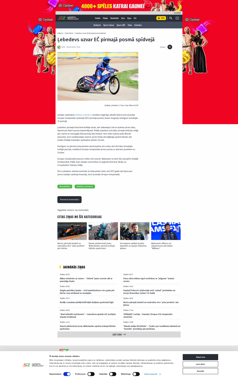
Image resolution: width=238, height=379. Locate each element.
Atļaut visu (200, 357)
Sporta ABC (121, 25)
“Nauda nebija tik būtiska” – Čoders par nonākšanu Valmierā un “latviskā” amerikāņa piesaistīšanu (151, 327)
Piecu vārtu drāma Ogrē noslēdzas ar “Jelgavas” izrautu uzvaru (148, 279)
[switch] (91, 374)
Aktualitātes (64, 186)
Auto (123, 18)
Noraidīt (200, 371)
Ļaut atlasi (200, 364)
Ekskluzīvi (97, 25)
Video (130, 25)
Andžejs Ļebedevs (83, 115)
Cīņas (129, 18)
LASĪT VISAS (117, 334)
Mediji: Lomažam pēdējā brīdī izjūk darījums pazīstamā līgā (86, 302)
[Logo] (68, 18)
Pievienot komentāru (69, 199)
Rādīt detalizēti (150, 374)
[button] (177, 229)
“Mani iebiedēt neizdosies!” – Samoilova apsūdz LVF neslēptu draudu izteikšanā (88, 315)
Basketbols (114, 18)
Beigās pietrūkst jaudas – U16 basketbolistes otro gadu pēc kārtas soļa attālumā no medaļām (87, 291)
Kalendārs (138, 25)
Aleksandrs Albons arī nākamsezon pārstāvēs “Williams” (162, 246)
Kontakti (177, 13)
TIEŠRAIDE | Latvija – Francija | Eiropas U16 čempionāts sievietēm (148, 315)
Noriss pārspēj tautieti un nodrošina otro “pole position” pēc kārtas (71, 246)
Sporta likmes (108, 25)
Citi (135, 18)
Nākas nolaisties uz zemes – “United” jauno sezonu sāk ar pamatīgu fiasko (86, 279)
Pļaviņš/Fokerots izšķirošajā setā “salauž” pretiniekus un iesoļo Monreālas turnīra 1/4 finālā (149, 291)
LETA (63, 47)
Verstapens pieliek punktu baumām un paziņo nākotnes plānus (133, 246)
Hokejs (105, 18)
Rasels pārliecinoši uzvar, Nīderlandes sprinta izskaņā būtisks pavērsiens (102, 246)
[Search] (171, 18)
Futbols (97, 18)
